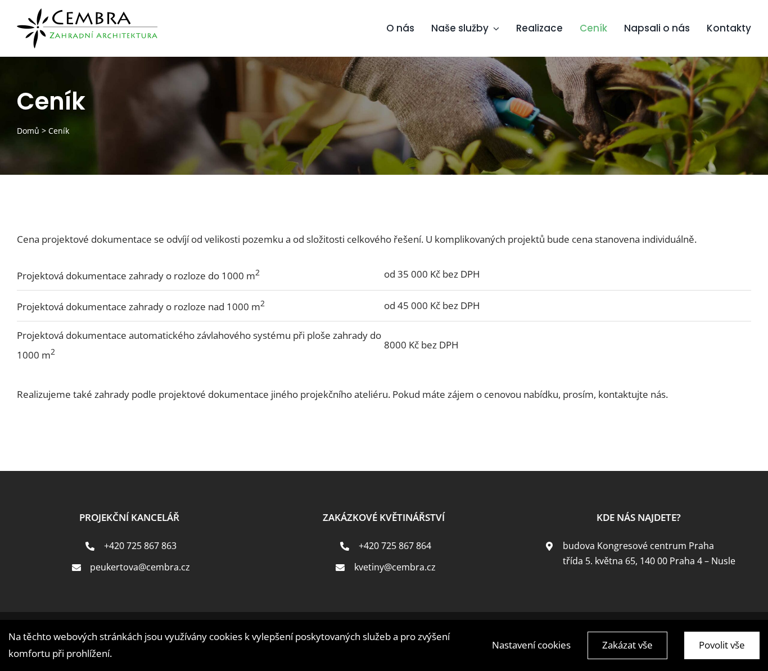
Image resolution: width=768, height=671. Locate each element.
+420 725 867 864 (395, 545)
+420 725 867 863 (140, 545)
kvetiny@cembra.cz (395, 567)
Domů (28, 130)
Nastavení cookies (531, 644)
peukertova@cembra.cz (140, 567)
